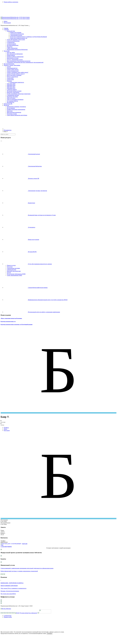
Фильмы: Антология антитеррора (10, 591)
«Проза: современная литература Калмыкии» (11, 318)
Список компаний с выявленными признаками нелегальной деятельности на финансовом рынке (27, 568)
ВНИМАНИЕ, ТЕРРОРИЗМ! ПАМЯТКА (12, 583)
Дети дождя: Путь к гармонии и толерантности (13, 588)
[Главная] (16, 128)
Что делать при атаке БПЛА (8, 593)
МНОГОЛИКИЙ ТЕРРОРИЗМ (9, 585)
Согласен (49, 633)
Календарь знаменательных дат (8, 321)
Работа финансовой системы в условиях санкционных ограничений (19, 571)
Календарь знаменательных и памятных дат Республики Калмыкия (16, 324)
